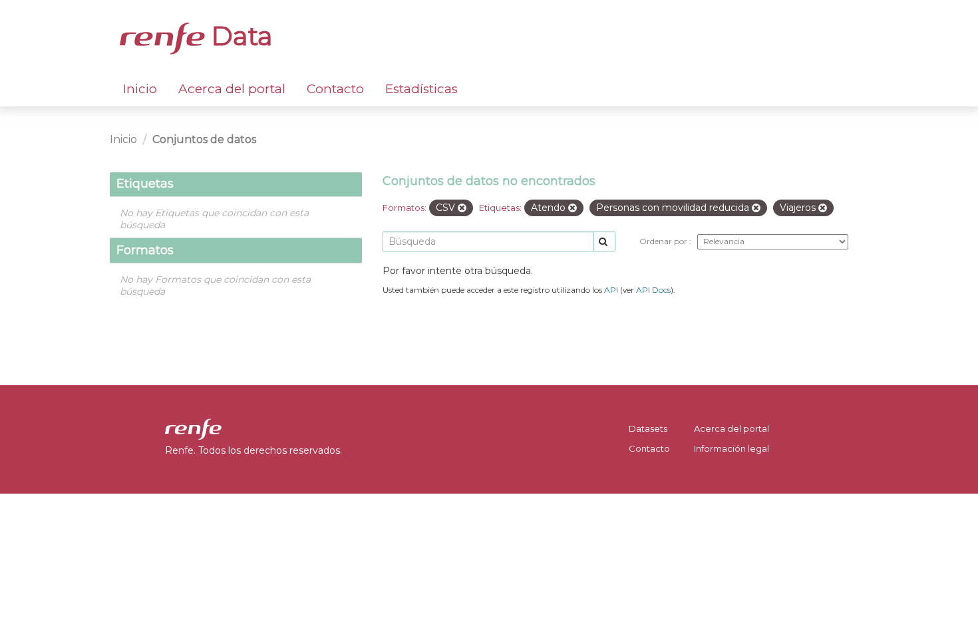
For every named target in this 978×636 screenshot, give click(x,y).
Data (239, 36)
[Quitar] (462, 208)
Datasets (648, 428)
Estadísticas (421, 88)
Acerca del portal (231, 88)
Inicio (140, 88)
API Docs (653, 290)
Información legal (731, 448)
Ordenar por (664, 241)
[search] (604, 242)
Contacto (335, 88)
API (611, 290)
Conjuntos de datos (204, 139)
